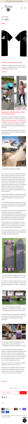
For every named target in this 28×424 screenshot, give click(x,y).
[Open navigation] (2, 8)
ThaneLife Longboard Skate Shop (17, 415)
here (19, 364)
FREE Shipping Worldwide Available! (14, 1)
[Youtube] (4, 397)
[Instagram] (6, 397)
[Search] (21, 8)
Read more (4, 71)
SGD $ (2, 402)
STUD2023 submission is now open (11, 62)
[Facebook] (2, 397)
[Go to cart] (25, 8)
